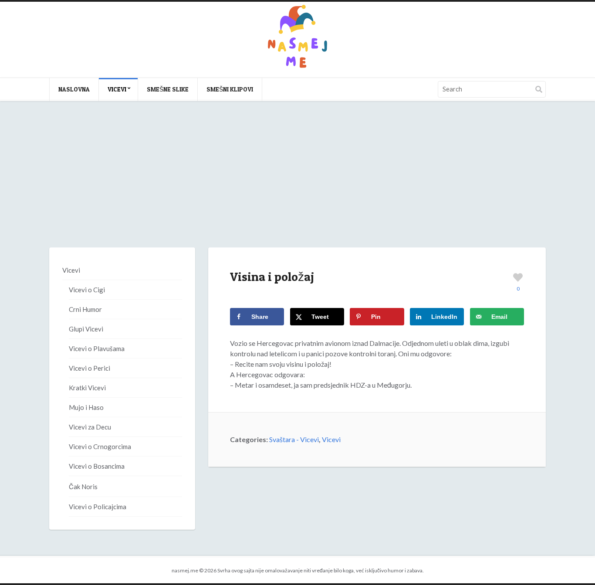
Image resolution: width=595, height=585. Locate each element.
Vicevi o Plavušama (97, 348)
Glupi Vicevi (86, 329)
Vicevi (117, 89)
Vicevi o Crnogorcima (100, 446)
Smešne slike (168, 89)
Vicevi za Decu (90, 427)
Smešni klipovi (229, 89)
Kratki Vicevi (87, 388)
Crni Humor (85, 309)
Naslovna (74, 89)
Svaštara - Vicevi (294, 439)
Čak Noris (83, 486)
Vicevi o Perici (89, 368)
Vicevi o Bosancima (97, 466)
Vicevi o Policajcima (97, 507)
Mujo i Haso (86, 407)
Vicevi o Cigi (87, 290)
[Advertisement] (297, 183)
